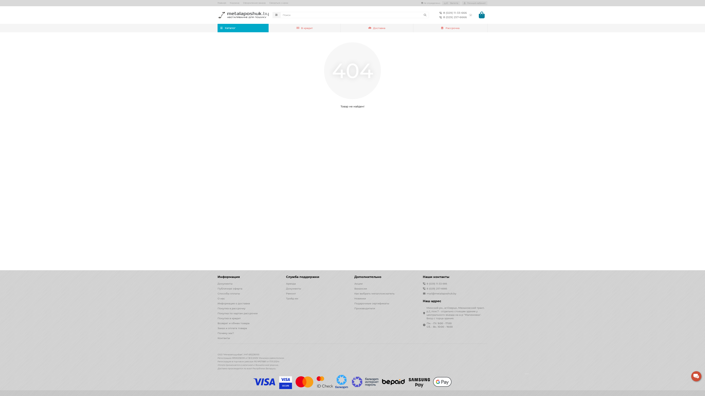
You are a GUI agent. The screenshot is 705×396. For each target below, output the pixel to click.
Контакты (224, 338)
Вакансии (360, 288)
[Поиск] (425, 15)
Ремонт (291, 293)
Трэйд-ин (292, 298)
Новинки (360, 298)
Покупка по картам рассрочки (238, 313)
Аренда (291, 283)
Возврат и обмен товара (234, 323)
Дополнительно (367, 277)
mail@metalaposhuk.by (441, 293)
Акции (358, 283)
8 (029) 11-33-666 (455, 12)
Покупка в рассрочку (231, 308)
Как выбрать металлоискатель (374, 293)
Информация (229, 277)
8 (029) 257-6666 (455, 17)
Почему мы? (226, 333)
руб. (451, 3)
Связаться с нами (278, 3)
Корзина (234, 3)
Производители (364, 308)
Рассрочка (453, 28)
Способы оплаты (229, 293)
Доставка (379, 28)
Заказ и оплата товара (232, 328)
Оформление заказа (254, 3)
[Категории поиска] (276, 15)
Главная (222, 3)
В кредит (307, 28)
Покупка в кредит (229, 318)
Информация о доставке (234, 303)
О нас (221, 298)
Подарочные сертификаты (371, 303)
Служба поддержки (302, 277)
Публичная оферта (230, 288)
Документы (225, 283)
